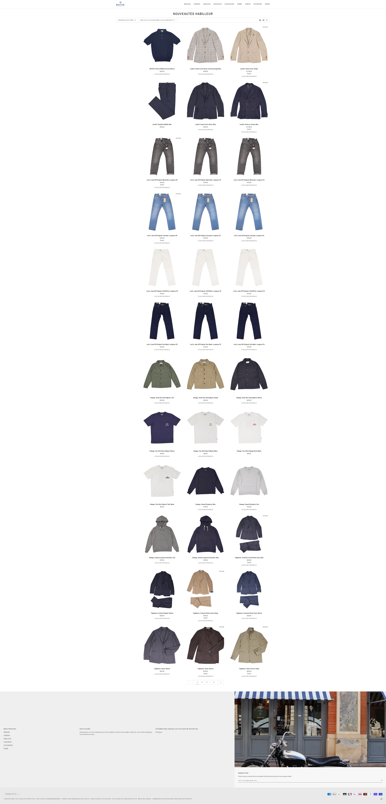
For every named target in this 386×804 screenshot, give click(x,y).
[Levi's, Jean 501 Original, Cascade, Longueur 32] (205, 212)
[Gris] (203, 510)
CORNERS (7, 735)
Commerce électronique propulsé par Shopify (172, 799)
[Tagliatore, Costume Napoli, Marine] (162, 589)
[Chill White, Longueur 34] (254, 296)
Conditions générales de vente (75, 799)
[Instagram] (381, 799)
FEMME (6, 748)
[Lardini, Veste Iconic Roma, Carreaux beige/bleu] (205, 45)
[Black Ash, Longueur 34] (254, 185)
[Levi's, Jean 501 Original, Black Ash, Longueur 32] (205, 156)
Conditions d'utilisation (100, 799)
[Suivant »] (221, 682)
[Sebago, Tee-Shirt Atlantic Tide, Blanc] (162, 481)
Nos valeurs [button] (85, 729)
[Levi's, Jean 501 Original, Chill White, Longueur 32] (205, 267)
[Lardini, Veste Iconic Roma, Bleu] (205, 101)
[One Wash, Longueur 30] (167, 350)
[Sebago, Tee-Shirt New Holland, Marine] (162, 427)
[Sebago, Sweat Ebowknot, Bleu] (205, 481)
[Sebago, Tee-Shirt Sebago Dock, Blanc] (249, 427)
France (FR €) (10, 794)
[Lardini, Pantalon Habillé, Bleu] (162, 101)
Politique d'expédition (25, 799)
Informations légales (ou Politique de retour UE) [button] (177, 729)
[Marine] (165, 74)
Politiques (159, 732)
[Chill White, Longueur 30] (167, 296)
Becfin (8, 799)
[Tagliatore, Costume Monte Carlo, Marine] (249, 589)
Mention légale (144, 799)
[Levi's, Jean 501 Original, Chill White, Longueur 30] (162, 267)
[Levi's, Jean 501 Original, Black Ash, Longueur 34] (249, 156)
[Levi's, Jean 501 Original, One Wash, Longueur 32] (205, 321)
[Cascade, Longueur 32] (210, 241)
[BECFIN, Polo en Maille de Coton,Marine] (162, 45)
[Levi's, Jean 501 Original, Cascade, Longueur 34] (249, 212)
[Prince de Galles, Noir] (166, 674)
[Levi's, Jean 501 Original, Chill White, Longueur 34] (249, 267)
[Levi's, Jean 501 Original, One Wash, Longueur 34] (249, 321)
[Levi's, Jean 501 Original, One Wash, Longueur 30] (162, 321)
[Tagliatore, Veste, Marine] (162, 645)
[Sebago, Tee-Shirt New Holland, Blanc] (205, 427)
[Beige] (247, 76)
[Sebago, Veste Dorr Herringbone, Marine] (249, 374)
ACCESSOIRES (8, 745)
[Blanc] (160, 456)
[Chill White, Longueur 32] (157, 187)
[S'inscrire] (380, 780)
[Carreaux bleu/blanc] (208, 74)
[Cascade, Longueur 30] (160, 187)
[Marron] (162, 74)
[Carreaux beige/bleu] (205, 74)
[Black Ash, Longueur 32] (210, 185)
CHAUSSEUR (8, 742)
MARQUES (7, 732)
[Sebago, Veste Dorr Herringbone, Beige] (205, 374)
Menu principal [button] (10, 729)
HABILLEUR (7, 739)
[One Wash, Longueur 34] (167, 187)
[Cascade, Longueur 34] (254, 241)
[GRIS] (242, 565)
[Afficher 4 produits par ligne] (267, 20)
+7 (169, 188)
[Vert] (165, 403)
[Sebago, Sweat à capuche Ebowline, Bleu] (205, 534)
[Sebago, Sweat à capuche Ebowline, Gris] (162, 534)
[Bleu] (202, 74)
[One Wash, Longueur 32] (154, 187)
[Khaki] (157, 674)
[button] (187, 4)
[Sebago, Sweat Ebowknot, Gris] (249, 481)
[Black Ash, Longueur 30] (163, 187)
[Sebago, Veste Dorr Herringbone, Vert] (162, 374)
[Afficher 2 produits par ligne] (260, 20)
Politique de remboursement (48, 799)
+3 (256, 132)
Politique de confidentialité (124, 799)
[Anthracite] (158, 74)
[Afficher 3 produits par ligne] (263, 20)
